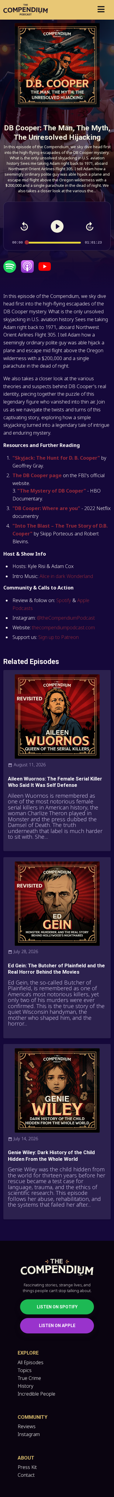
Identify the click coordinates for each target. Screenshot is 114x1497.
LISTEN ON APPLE (57, 1325)
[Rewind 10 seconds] (24, 226)
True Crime (29, 1378)
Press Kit (27, 1467)
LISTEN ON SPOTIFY (57, 1306)
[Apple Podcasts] (27, 270)
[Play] (57, 226)
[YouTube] (44, 270)
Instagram (29, 1434)
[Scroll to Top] (102, 1465)
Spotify (63, 600)
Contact (26, 1475)
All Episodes (30, 1362)
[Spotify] (9, 270)
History (25, 1386)
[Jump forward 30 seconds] (89, 226)
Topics (25, 1370)
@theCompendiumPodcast (65, 617)
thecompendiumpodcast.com (63, 627)
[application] (57, 233)
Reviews (27, 1426)
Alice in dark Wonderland (66, 576)
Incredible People (36, 1393)
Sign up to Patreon (58, 637)
